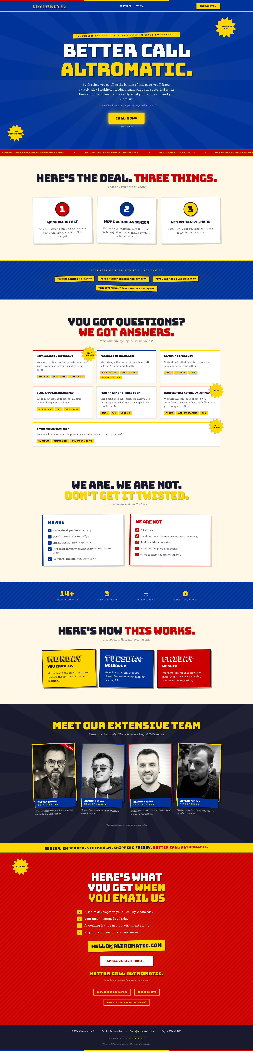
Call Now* (126, 118)
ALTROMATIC (50, 6)
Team (140, 6)
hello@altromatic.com (142, 1031)
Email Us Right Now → (126, 961)
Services (126, 6)
